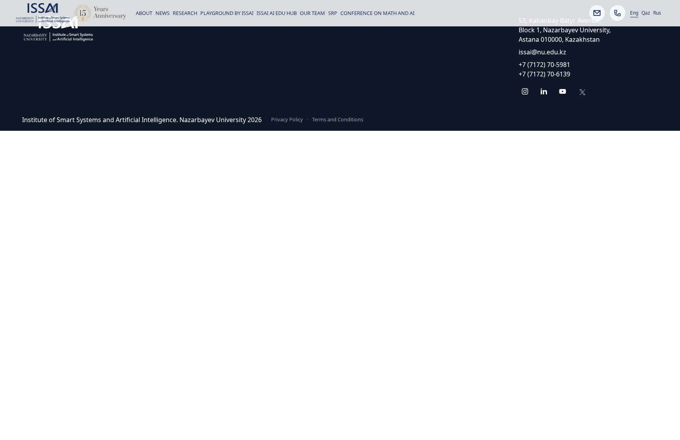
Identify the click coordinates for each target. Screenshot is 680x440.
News (162, 13)
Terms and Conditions (337, 119)
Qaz (645, 13)
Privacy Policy (287, 119)
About (144, 13)
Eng (634, 13)
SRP (332, 13)
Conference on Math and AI (377, 13)
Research (185, 13)
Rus (657, 13)
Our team (312, 13)
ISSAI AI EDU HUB (277, 13)
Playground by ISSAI (226, 13)
